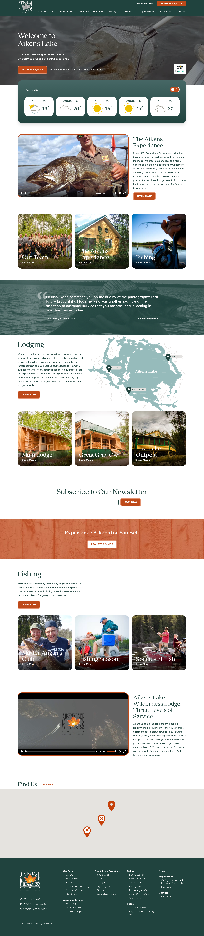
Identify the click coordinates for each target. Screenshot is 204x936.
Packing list (166, 887)
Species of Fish (136, 882)
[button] (111, 806)
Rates (128, 11)
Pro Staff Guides (137, 878)
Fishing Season (136, 874)
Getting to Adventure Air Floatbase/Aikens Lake (172, 881)
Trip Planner (146, 11)
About (40, 11)
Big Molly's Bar (104, 886)
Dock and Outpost (74, 890)
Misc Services (72, 894)
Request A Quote (102, 544)
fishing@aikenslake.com (33, 909)
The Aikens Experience (89, 11)
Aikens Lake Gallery (106, 894)
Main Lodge (71, 903)
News (180, 11)
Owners (69, 874)
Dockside (101, 878)
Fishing (113, 11)
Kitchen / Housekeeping (77, 886)
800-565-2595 (145, 3)
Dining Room (103, 882)
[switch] (175, 89)
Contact (164, 11)
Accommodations (61, 11)
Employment (167, 896)
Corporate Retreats (138, 907)
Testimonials (103, 890)
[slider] (60, 193)
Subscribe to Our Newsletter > (87, 69)
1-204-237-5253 (31, 899)
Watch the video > (59, 69)
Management (72, 878)
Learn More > (47, 784)
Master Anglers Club (139, 890)
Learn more (29, 394)
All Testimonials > (148, 318)
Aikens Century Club (139, 894)
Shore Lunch (103, 874)
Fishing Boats (136, 886)
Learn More (144, 196)
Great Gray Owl (73, 907)
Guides (68, 882)
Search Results (136, 898)
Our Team (68, 871)
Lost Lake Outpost (74, 911)
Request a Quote (171, 3)
